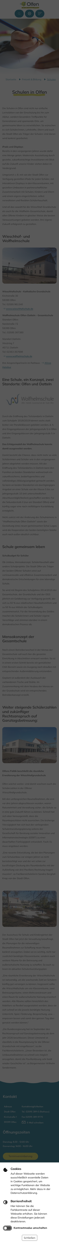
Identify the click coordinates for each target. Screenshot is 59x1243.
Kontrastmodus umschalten (30, 1227)
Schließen (29, 1237)
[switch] (7, 1228)
